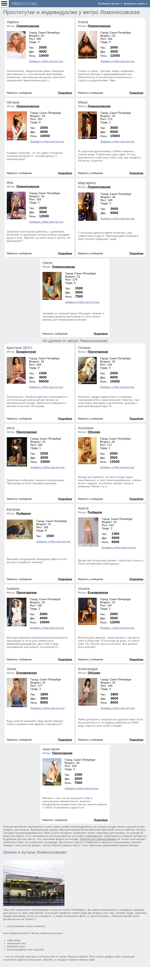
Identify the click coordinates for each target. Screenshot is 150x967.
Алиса (83, 22)
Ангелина (85, 428)
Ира (10, 183)
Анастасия (51, 749)
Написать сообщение (19, 92)
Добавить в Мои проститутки (46, 61)
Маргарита (87, 183)
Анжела (13, 589)
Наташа (13, 102)
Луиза (11, 669)
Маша (83, 102)
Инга (10, 428)
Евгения (13, 509)
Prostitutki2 (24, 4)
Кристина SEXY (19, 348)
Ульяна (84, 589)
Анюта (83, 508)
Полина (84, 348)
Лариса (13, 22)
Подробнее (65, 92)
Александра (88, 669)
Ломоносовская (27, 25)
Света (47, 263)
